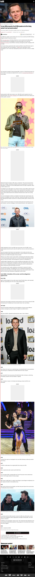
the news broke (6, 40)
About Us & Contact (4, 568)
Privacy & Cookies (4, 565)
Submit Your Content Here (17, 560)
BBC (19, 47)
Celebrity (10, 24)
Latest (2, 571)
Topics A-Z (30, 564)
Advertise (2, 562)
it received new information (27, 72)
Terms (2, 564)
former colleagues (13, 95)
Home (2, 24)
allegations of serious (5, 42)
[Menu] (34, 1)
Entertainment (6, 24)
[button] (33, 34)
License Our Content (4, 567)
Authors (29, 565)
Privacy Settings (31, 567)
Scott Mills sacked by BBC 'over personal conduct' (8, 535)
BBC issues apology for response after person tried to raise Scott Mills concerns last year (14, 538)
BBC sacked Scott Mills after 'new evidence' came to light (9, 537)
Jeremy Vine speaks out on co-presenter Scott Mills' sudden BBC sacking (12, 536)
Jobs (2, 570)
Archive (29, 562)
